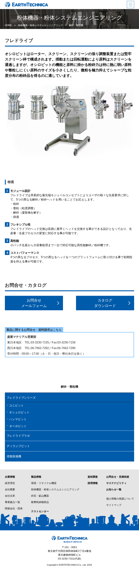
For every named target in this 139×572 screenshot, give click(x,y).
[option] (69, 121)
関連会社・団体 (14, 508)
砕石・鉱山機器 (40, 495)
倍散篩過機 (14, 456)
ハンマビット (18, 419)
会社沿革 (10, 495)
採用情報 (93, 483)
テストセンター (40, 511)
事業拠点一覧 (12, 502)
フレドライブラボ (18, 435)
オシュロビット (19, 412)
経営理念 (10, 483)
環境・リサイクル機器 (43, 483)
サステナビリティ (116, 483)
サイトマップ (113, 505)
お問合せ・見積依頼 (117, 476)
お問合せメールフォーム (34, 303)
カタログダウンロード (105, 303)
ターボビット (18, 426)
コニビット (16, 405)
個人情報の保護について (120, 498)
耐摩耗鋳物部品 (40, 502)
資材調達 (93, 476)
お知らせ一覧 (113, 489)
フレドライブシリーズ (21, 397)
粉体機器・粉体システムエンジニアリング (55, 489)
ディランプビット (18, 446)
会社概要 (10, 489)
